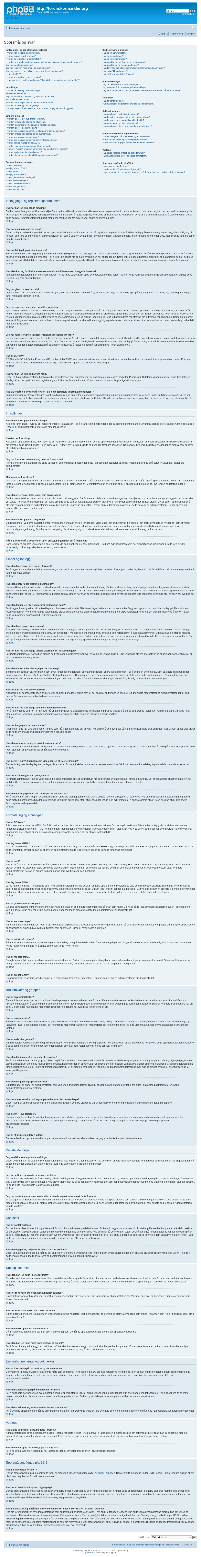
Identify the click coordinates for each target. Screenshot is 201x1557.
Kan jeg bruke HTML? (16, 168)
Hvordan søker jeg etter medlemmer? (120, 123)
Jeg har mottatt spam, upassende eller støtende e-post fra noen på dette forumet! (141, 90)
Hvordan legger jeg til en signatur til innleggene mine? (31, 125)
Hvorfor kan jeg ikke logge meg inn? (23, 53)
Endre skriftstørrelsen (192, 27)
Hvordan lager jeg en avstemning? (22, 128)
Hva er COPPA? (13, 74)
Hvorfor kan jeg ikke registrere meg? (23, 77)
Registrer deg (176, 33)
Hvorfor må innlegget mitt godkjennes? (24, 152)
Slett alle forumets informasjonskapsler (145, 1544)
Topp (11, 221)
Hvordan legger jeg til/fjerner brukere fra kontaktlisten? (128, 104)
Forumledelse (118, 1544)
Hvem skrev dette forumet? (115, 166)
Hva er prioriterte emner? (18, 183)
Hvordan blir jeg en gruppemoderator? (120, 65)
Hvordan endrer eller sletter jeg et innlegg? (26, 122)
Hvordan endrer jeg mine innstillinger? (24, 90)
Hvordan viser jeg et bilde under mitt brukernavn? (29, 102)
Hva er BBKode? (14, 165)
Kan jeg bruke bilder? (16, 174)
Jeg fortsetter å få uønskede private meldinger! (124, 87)
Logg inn (191, 33)
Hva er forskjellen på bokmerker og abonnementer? (127, 136)
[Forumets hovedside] (21, 9)
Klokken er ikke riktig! (16, 93)
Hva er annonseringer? (17, 180)
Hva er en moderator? (112, 56)
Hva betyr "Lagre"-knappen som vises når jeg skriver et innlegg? (37, 149)
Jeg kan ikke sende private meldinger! (120, 84)
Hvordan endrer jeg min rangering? (22, 105)
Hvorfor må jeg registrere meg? (21, 56)
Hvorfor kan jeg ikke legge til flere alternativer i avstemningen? (35, 131)
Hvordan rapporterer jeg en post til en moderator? (29, 146)
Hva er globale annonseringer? (20, 177)
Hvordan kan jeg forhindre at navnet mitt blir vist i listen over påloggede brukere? (44, 62)
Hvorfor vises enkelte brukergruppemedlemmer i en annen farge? (133, 68)
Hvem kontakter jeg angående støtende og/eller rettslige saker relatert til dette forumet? (143, 172)
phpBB (87, 1550)
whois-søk (11, 1515)
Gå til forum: (143, 1537)
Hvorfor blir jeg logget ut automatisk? (23, 59)
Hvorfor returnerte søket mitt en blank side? (123, 120)
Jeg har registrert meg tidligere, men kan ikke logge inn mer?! (35, 71)
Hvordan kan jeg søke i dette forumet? (120, 114)
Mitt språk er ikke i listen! (17, 99)
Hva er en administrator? (114, 53)
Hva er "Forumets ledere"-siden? (118, 74)
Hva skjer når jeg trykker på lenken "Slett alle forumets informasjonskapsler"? (42, 80)
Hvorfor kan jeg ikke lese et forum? (22, 137)
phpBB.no (90, 1553)
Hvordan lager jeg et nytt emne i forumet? (25, 119)
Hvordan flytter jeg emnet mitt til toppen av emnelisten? (32, 155)
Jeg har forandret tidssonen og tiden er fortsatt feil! (30, 96)
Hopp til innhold (12, 18)
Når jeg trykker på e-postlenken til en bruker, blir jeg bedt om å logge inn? (40, 108)
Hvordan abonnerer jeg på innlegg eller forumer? (125, 139)
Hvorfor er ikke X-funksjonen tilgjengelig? (121, 169)
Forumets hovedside (20, 28)
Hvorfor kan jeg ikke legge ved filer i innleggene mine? (31, 140)
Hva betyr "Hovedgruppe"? (115, 71)
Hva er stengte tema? (16, 186)
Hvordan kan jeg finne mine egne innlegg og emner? (127, 126)
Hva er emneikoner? (15, 189)
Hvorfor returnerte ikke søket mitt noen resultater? (126, 117)
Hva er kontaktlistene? (113, 101)
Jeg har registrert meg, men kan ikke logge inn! (28, 68)
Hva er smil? (12, 171)
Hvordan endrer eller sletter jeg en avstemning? (28, 134)
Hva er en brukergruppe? (114, 59)
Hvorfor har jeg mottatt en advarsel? (23, 143)
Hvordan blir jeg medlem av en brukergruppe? (124, 62)
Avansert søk (188, 14)
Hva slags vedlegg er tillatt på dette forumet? (123, 153)
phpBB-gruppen (106, 1473)
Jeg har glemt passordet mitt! (20, 65)
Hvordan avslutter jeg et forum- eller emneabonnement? (128, 142)
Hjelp (163, 33)
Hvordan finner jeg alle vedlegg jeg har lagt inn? (124, 156)
